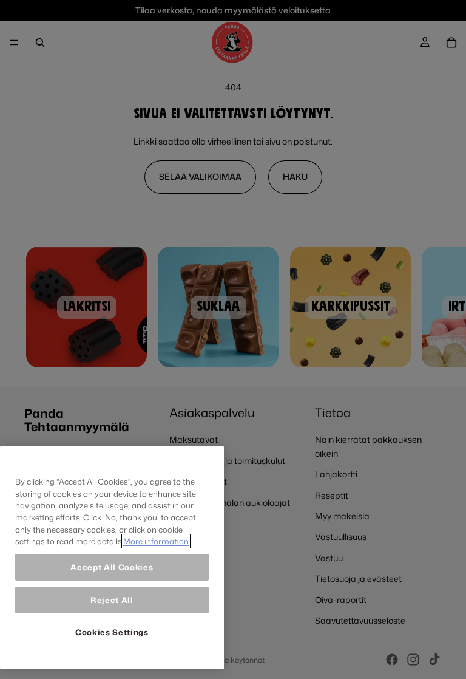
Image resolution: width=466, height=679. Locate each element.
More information (156, 541)
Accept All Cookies (111, 567)
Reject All (111, 600)
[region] (112, 557)
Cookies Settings (112, 632)
